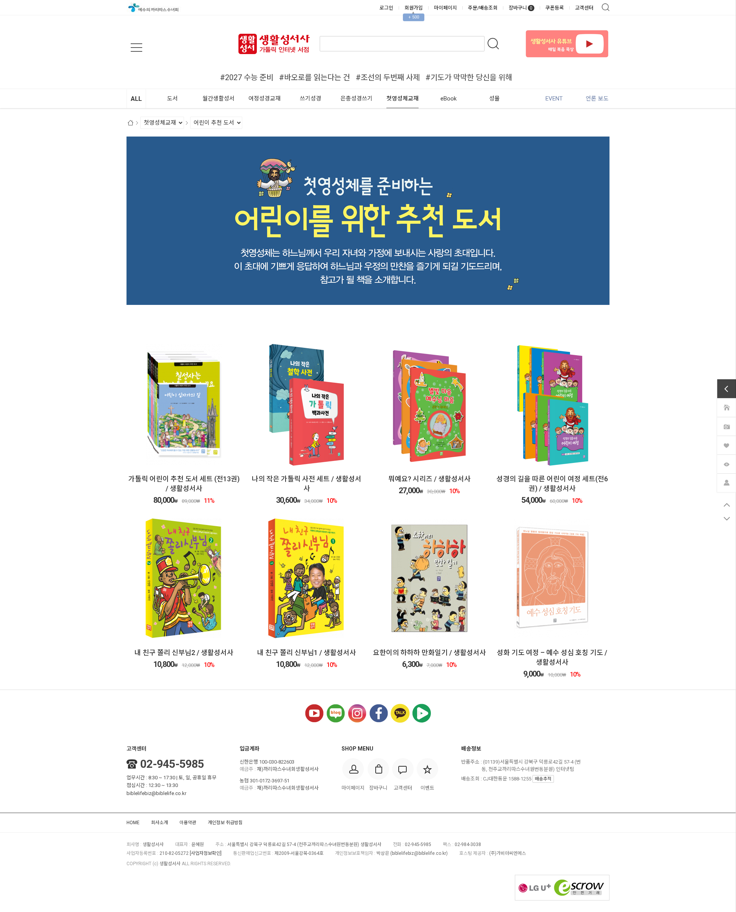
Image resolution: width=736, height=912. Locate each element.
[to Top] (726, 505)
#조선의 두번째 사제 (388, 77)
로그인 (386, 8)
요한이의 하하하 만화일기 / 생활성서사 (429, 653)
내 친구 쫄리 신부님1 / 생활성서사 (306, 653)
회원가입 (413, 8)
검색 (606, 7)
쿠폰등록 (554, 8)
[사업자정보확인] (206, 853)
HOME (133, 822)
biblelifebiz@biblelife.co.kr (156, 793)
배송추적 (543, 779)
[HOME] (726, 407)
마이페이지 (445, 8)
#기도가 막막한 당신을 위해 (469, 77)
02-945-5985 (172, 763)
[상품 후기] (726, 426)
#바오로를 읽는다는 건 (314, 77)
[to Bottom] (726, 518)
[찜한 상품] (726, 445)
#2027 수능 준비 (246, 77)
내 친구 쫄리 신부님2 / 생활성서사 (184, 653)
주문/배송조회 (483, 8)
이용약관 (187, 822)
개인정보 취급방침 (225, 822)
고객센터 (584, 8)
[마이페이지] (726, 482)
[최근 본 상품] (726, 464)
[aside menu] (136, 47)
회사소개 (159, 822)
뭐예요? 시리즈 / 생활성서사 (429, 479)
